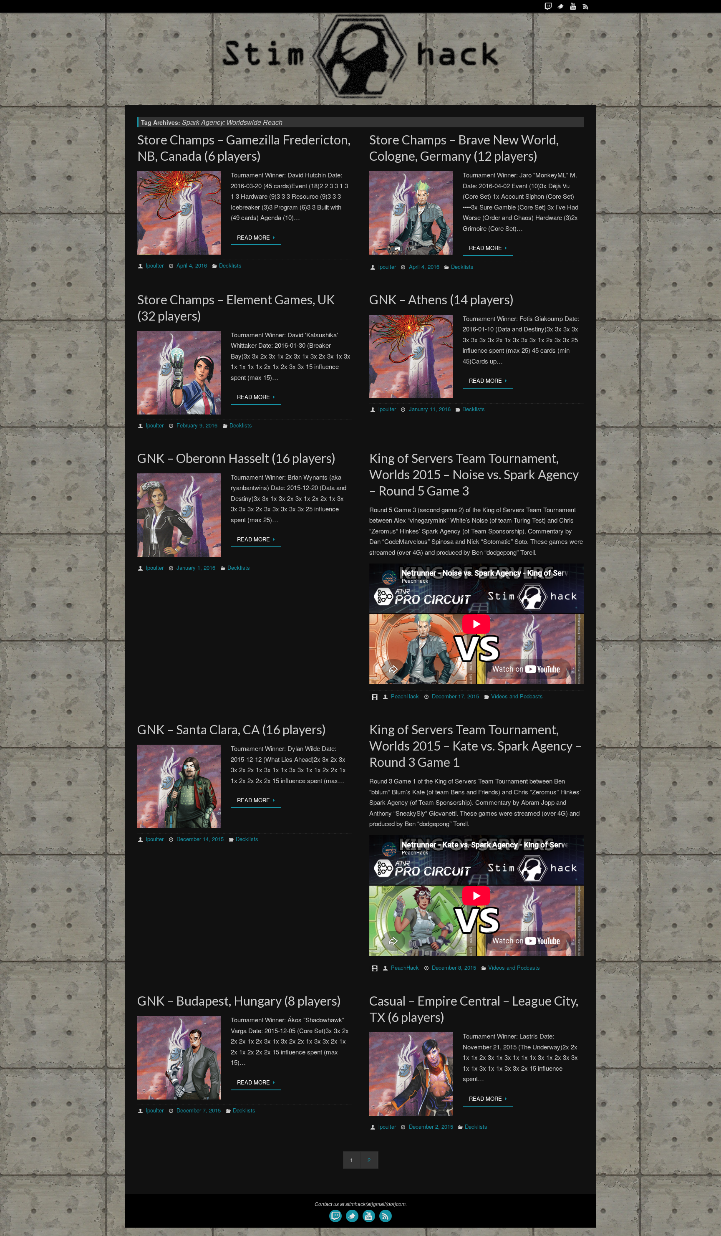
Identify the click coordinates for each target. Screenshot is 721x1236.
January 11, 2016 (430, 409)
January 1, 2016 (195, 567)
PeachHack (405, 696)
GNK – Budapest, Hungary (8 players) (239, 1000)
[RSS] (586, 6)
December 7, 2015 (198, 1110)
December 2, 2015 (431, 1126)
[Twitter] (561, 6)
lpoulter (155, 265)
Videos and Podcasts (517, 696)
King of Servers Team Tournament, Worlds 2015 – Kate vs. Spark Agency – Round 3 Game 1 (475, 745)
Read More (253, 237)
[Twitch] (548, 6)
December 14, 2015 (200, 839)
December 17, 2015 (455, 696)
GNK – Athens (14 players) (441, 299)
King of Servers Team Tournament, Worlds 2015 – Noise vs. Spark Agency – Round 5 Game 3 (474, 474)
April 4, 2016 (191, 265)
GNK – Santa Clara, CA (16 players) (231, 729)
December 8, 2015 (454, 967)
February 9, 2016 (196, 425)
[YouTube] (573, 6)
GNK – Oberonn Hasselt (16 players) (236, 457)
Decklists (230, 265)
